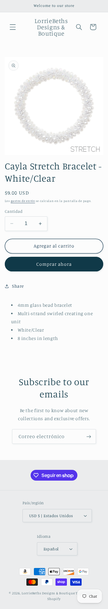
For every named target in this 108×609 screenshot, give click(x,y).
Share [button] (18, 285)
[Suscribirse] (89, 436)
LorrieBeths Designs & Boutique (48, 593)
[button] (13, 27)
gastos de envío (23, 201)
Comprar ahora (54, 264)
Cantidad (13, 211)
